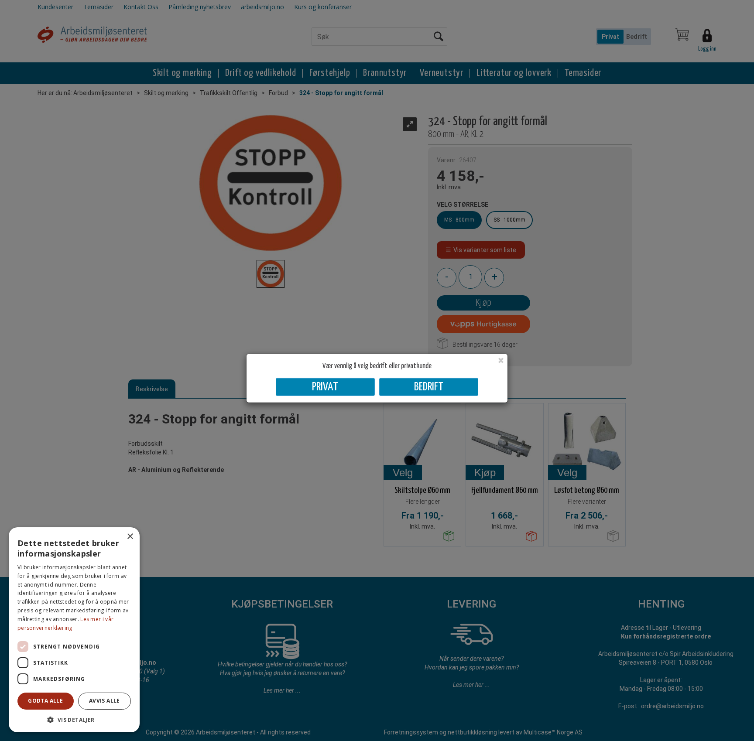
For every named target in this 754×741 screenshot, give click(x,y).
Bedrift (428, 387)
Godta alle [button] (45, 700)
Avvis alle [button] (104, 700)
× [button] (130, 536)
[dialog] (74, 629)
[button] (74, 719)
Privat (325, 387)
